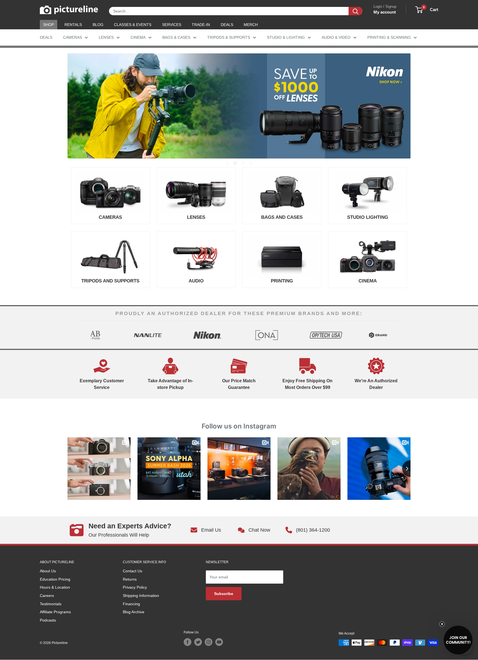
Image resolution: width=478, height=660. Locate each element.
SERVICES (171, 24)
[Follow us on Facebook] (187, 642)
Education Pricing (55, 579)
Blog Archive (133, 612)
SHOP (48, 24)
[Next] (392, 335)
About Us (48, 571)
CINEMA (138, 37)
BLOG (98, 24)
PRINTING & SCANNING (389, 37)
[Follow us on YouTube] (219, 642)
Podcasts (48, 620)
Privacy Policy (135, 587)
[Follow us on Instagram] (208, 642)
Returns (130, 579)
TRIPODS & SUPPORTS (228, 37)
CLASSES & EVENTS (132, 24)
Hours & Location (55, 587)
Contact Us (132, 571)
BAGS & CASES (176, 37)
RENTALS (73, 24)
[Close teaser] (442, 624)
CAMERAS (72, 37)
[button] (458, 640)
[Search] (355, 11)
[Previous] (86, 335)
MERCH (251, 24)
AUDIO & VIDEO (336, 37)
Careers (47, 595)
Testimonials (50, 604)
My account (384, 12)
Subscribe (223, 593)
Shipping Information (141, 595)
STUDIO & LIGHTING (286, 37)
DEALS (227, 24)
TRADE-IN (201, 24)
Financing (131, 604)
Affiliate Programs (55, 612)
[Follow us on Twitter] (198, 642)
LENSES (106, 37)
